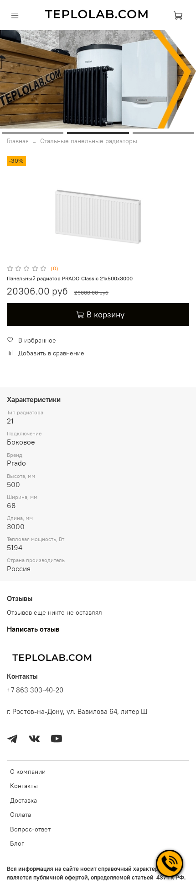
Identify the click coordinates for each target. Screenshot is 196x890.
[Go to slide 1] (32, 133)
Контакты (24, 786)
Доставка (23, 800)
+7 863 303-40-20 (35, 690)
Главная (18, 141)
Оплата (20, 814)
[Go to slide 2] (98, 133)
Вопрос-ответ (30, 829)
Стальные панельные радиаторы (88, 141)
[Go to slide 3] (163, 133)
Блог (17, 843)
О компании (28, 771)
